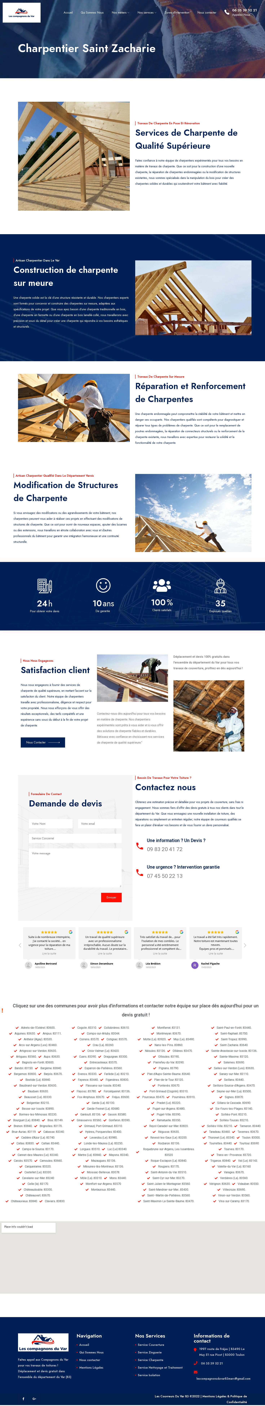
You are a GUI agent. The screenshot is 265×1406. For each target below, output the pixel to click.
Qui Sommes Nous (92, 12)
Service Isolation (149, 1375)
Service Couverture (151, 1345)
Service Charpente (150, 1360)
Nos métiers (119, 12)
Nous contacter (206, 12)
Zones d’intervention (177, 12)
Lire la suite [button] (49, 953)
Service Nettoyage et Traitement (160, 1368)
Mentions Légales (91, 1368)
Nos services (146, 12)
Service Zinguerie (150, 1352)
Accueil (68, 12)
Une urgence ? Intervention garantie (183, 867)
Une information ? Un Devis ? (176, 840)
